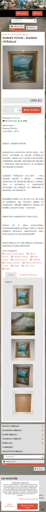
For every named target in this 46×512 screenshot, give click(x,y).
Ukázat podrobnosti (9, 505)
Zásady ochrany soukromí (28, 499)
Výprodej (7, 447)
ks (20, 110)
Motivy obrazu (10, 426)
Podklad (36, 260)
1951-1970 (29, 266)
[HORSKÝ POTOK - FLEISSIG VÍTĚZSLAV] (23, 67)
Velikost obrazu (20, 260)
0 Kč (12, 29)
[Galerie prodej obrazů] (23, 9)
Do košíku (32, 110)
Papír (8, 269)
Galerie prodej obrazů (15, 254)
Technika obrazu (21, 257)
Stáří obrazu (9, 434)
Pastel (16, 266)
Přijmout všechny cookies (27, 506)
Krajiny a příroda (13, 263)
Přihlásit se (32, 27)
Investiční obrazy (12, 451)
